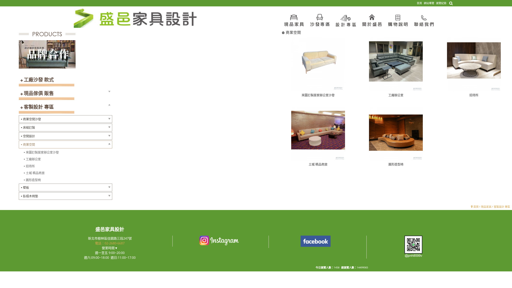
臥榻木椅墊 (30, 196)
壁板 (26, 187)
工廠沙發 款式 (39, 79)
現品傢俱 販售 (39, 93)
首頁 (476, 206)
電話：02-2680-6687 (110, 243)
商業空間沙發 (32, 119)
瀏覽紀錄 (441, 3)
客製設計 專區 (39, 106)
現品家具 (486, 206)
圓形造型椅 (33, 180)
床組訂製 (29, 127)
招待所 (30, 166)
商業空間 (29, 144)
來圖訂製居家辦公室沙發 (42, 152)
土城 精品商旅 (35, 173)
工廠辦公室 (33, 159)
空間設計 (29, 136)
